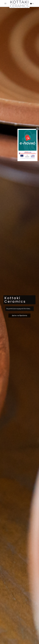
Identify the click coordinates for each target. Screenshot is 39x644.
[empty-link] (5, 3)
